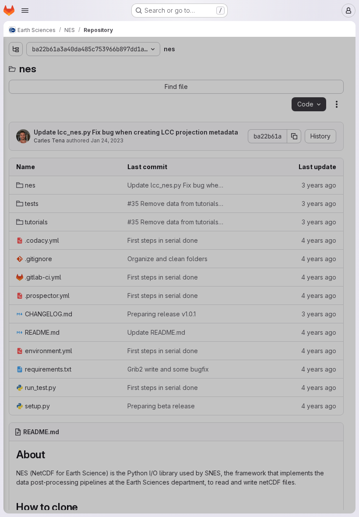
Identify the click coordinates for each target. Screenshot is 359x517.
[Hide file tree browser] (16, 49)
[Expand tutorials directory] (16, 110)
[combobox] (72, 66)
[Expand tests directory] (16, 96)
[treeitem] (73, 82)
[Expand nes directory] (16, 82)
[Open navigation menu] (25, 11)
